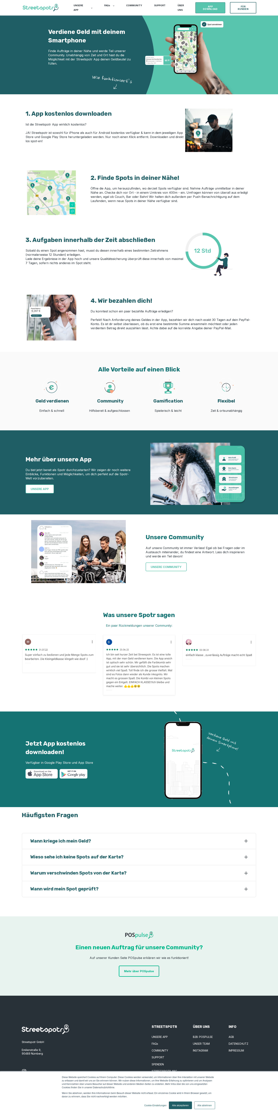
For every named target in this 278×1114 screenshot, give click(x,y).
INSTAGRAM (200, 1050)
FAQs (155, 1043)
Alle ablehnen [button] (204, 1105)
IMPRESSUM (236, 1050)
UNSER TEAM (201, 1043)
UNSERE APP (40, 489)
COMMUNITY (160, 1050)
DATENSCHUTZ (238, 1043)
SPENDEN (158, 1064)
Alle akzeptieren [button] (180, 1105)
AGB (231, 1036)
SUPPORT (158, 1057)
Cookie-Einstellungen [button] (155, 1105)
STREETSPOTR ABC (164, 1071)
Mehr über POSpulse (139, 971)
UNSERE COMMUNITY (166, 567)
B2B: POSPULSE (203, 1036)
